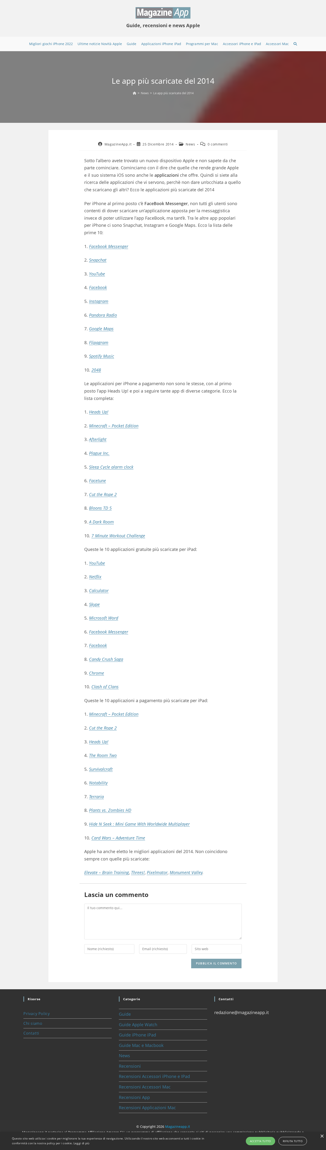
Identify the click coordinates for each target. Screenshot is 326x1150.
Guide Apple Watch (138, 1024)
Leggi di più (81, 1143)
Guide (125, 1014)
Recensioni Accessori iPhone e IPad (154, 1076)
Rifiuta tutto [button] (293, 1141)
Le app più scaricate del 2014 (173, 93)
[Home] (134, 93)
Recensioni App (134, 1097)
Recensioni (130, 1066)
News (190, 144)
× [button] (322, 1136)
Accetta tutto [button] (260, 1141)
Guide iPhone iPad (137, 1035)
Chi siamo (32, 1023)
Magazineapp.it (177, 1126)
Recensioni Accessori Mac (145, 1087)
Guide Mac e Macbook (141, 1045)
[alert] (163, 1141)
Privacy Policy (36, 1013)
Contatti (31, 1033)
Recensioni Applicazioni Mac (147, 1107)
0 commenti (218, 144)
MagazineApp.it (118, 144)
